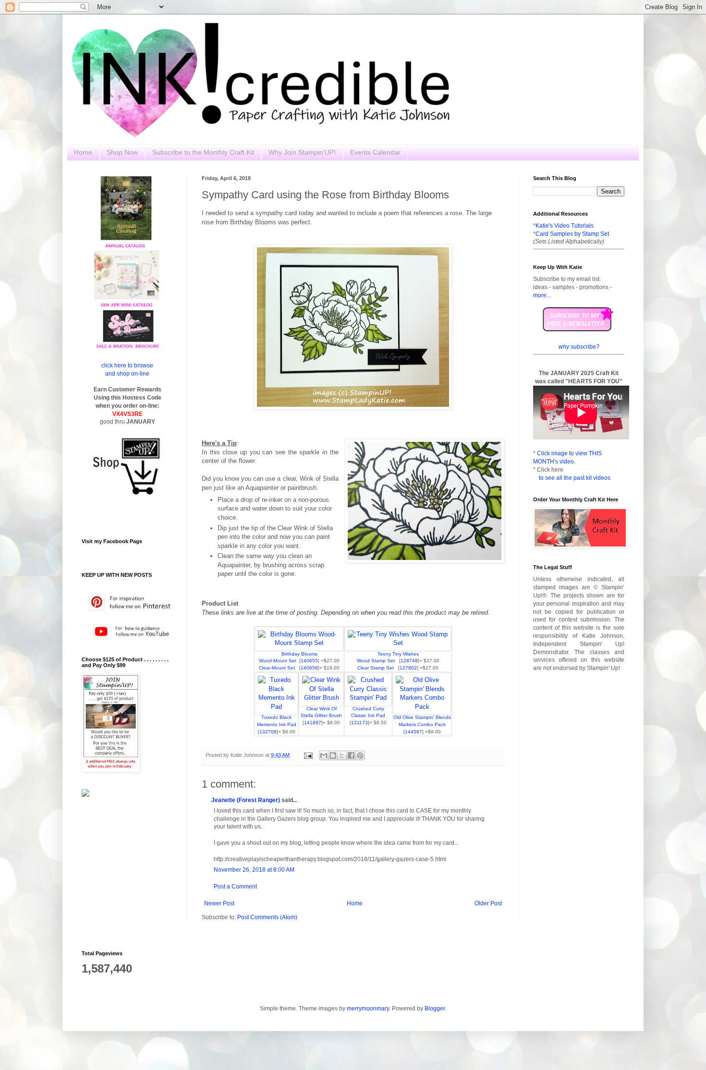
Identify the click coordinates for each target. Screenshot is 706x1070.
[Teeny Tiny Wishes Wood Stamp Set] (398, 642)
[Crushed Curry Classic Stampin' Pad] (368, 697)
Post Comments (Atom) (267, 917)
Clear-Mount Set (279, 667)
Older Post (488, 903)
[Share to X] (342, 755)
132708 (268, 731)
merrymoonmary (368, 1008)
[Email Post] (308, 755)
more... (542, 295)
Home (83, 152)
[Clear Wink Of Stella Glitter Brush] (321, 697)
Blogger (435, 1008)
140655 (309, 660)
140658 (309, 667)
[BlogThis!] (333, 755)
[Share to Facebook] (351, 755)
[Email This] (324, 755)
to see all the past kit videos (574, 477)
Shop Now (122, 152)
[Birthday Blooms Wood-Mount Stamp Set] (299, 642)
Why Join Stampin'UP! (302, 152)
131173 (359, 722)
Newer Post (219, 903)
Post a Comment (235, 886)
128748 (409, 660)
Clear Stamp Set (377, 667)
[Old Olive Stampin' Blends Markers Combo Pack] (422, 706)
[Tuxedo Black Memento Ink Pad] (276, 706)
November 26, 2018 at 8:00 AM (254, 869)
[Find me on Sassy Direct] (85, 794)
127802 (408, 667)
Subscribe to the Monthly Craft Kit (203, 152)
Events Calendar (375, 152)
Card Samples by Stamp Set (572, 234)
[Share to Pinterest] (360, 755)
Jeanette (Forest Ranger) (246, 800)
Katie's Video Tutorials (565, 225)
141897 (312, 722)
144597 (413, 731)
